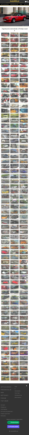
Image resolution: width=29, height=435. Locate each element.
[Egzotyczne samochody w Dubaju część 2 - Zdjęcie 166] (5, 313)
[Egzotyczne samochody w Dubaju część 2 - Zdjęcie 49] (5, 116)
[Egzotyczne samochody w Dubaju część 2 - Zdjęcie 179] (14, 333)
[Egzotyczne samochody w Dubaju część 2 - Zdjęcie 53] (14, 121)
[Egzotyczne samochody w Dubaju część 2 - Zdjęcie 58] (5, 131)
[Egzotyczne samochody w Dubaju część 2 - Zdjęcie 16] (5, 60)
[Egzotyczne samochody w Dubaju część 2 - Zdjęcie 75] (23, 156)
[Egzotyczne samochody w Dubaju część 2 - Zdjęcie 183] (23, 338)
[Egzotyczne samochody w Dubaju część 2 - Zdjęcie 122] (14, 237)
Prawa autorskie (5, 413)
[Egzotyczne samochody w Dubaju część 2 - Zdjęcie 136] (5, 262)
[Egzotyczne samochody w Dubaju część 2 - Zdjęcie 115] (5, 227)
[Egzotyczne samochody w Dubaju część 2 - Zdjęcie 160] (5, 302)
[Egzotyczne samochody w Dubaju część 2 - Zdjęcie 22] (5, 70)
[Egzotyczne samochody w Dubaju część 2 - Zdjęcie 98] (14, 196)
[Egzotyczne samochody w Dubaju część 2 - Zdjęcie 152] (14, 287)
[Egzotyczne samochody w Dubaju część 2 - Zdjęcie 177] (23, 328)
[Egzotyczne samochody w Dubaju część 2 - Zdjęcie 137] (14, 262)
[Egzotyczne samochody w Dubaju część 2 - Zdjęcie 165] (23, 308)
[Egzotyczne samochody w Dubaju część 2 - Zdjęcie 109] (5, 217)
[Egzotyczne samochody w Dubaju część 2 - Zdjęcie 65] (14, 141)
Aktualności (5, 4)
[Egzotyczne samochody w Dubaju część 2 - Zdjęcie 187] (5, 348)
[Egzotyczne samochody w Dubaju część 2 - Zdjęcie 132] (23, 252)
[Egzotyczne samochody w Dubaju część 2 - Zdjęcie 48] (23, 110)
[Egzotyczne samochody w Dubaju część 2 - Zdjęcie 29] (14, 80)
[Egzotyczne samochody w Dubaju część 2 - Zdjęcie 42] (23, 100)
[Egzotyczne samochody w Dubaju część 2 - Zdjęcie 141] (23, 267)
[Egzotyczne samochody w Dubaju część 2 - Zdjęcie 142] (5, 272)
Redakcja (3, 407)
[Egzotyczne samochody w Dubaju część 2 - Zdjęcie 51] (23, 116)
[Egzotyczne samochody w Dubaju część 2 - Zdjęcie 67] (5, 146)
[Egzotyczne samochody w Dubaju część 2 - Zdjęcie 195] (23, 358)
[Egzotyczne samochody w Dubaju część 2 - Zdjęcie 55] (5, 126)
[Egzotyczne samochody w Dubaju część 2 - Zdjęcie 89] (14, 181)
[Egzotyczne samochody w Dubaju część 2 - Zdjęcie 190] (5, 353)
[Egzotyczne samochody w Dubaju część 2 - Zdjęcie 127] (5, 247)
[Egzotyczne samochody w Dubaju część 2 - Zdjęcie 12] (23, 50)
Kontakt (3, 405)
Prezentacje (14, 4)
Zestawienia (18, 395)
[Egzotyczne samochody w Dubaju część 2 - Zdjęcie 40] (5, 100)
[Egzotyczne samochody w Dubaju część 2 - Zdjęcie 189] (23, 348)
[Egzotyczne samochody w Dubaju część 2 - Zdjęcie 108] (23, 212)
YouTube (17, 393)
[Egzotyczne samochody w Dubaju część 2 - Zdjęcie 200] (14, 368)
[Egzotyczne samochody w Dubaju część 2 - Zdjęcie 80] (14, 166)
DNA (2, 392)
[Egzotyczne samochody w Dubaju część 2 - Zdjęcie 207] (23, 378)
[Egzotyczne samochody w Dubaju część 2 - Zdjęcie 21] (23, 65)
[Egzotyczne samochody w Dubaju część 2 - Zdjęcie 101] (14, 201)
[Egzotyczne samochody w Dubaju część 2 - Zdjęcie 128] (14, 247)
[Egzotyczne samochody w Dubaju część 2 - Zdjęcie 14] (14, 55)
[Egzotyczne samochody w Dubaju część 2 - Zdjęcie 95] (14, 191)
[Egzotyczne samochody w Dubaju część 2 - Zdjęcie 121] (5, 237)
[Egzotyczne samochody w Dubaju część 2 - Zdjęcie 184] (5, 343)
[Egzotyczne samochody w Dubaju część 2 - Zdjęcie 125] (14, 242)
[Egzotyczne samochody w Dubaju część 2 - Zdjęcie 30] (23, 80)
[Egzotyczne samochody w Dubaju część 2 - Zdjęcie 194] (14, 358)
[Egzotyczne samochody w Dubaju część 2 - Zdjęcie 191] (14, 353)
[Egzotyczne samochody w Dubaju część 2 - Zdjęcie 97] (5, 196)
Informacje (4, 409)
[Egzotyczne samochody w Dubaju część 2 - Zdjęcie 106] (5, 212)
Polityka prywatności (7, 411)
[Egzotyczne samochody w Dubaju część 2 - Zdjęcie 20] (14, 65)
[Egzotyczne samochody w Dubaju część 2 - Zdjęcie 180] (23, 333)
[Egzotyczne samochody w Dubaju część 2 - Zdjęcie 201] (23, 368)
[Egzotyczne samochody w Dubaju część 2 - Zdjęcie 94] (5, 191)
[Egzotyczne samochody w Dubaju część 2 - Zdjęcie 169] (5, 318)
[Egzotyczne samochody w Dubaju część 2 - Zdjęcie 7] (5, 45)
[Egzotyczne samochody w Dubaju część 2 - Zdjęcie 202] (5, 373)
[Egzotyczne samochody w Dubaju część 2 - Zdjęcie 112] (5, 222)
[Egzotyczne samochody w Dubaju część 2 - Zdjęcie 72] (23, 151)
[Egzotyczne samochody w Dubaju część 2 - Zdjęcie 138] (23, 262)
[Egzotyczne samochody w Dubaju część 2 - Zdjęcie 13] (5, 55)
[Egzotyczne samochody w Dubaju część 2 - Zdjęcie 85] (5, 176)
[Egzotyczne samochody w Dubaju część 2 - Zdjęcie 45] (23, 105)
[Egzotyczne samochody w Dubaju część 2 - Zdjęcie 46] (5, 110)
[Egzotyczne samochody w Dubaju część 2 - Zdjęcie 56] (14, 126)
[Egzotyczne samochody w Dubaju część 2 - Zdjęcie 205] (5, 378)
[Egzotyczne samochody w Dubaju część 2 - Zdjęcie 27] (23, 75)
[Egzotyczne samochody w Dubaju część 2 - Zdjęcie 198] (23, 363)
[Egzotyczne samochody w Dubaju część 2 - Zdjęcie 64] (5, 141)
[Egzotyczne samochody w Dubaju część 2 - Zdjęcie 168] (23, 313)
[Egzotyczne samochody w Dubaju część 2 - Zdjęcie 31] (5, 85)
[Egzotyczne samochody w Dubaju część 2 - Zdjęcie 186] (23, 343)
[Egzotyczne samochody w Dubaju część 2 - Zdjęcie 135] (23, 257)
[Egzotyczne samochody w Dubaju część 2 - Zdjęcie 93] (23, 186)
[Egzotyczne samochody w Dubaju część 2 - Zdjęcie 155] (14, 292)
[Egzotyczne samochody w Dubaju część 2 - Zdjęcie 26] (7, 16)
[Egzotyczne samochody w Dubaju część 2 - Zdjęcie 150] (23, 282)
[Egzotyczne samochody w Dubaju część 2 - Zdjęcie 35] (14, 90)
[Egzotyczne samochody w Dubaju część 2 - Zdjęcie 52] (5, 121)
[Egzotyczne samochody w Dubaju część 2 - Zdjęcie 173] (14, 323)
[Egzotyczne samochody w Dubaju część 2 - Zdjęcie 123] (23, 237)
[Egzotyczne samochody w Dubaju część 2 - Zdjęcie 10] (5, 50)
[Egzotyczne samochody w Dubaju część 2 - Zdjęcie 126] (23, 242)
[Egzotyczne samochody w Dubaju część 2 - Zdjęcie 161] (14, 302)
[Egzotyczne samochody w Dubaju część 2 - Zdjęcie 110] (14, 217)
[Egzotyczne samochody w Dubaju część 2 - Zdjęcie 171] (23, 318)
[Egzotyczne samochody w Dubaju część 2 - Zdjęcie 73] (5, 156)
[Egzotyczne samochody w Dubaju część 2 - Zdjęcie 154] (5, 292)
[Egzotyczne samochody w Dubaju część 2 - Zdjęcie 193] (5, 358)
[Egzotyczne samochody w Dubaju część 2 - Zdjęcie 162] (23, 302)
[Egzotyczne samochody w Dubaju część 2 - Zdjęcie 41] (14, 100)
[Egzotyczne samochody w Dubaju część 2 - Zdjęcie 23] (14, 70)
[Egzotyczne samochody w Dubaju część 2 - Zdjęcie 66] (23, 141)
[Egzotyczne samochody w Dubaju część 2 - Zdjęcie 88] (5, 181)
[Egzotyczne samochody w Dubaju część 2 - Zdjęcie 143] (14, 272)
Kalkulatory (18, 397)
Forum (3, 398)
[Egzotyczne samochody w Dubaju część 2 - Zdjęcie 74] (14, 156)
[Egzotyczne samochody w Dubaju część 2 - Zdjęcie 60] (23, 131)
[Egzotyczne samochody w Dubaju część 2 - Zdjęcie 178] (5, 333)
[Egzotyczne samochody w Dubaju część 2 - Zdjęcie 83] (14, 171)
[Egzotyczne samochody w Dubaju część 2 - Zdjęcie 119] (14, 232)
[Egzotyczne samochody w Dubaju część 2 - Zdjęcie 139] (5, 267)
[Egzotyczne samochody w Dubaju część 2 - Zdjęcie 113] (14, 222)
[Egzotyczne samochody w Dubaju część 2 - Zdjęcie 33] (23, 85)
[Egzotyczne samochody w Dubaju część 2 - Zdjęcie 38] (14, 95)
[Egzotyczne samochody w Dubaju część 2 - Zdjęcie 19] (5, 65)
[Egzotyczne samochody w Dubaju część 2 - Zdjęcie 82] (5, 171)
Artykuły (4, 395)
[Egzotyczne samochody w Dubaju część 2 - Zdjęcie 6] (23, 40)
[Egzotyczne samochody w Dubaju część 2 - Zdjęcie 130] (5, 252)
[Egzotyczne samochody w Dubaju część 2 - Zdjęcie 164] (14, 308)
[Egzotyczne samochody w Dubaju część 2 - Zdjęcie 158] (14, 297)
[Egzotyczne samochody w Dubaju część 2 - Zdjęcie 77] (14, 161)
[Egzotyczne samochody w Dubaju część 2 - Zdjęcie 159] (23, 297)
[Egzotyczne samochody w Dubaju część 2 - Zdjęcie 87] (23, 176)
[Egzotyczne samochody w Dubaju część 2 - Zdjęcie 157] (5, 297)
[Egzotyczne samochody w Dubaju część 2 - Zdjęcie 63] (23, 136)
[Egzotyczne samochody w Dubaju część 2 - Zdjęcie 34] (5, 90)
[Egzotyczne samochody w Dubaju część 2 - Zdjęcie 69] (23, 146)
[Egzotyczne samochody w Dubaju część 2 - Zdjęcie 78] (23, 161)
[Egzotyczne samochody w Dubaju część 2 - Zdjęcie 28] (22, 16)
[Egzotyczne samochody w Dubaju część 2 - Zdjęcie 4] (5, 40)
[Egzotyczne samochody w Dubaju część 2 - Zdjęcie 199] (5, 368)
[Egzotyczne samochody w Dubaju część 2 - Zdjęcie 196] (5, 363)
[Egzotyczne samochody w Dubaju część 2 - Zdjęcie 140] (14, 267)
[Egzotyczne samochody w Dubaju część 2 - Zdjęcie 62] (14, 136)
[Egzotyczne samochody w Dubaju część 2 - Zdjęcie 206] (14, 378)
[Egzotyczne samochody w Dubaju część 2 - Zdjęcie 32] (14, 85)
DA (21, 4)
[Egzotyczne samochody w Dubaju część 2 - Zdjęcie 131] (14, 252)
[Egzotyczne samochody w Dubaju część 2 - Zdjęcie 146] (14, 277)
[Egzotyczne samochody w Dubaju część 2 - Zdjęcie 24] (23, 70)
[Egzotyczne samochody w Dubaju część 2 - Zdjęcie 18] (23, 60)
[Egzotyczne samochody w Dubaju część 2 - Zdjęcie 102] (23, 201)
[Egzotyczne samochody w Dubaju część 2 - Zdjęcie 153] (23, 287)
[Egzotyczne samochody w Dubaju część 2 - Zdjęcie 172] (5, 323)
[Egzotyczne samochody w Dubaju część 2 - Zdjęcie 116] (14, 227)
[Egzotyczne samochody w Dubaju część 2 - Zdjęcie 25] (5, 75)
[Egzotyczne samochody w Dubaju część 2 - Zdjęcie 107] (14, 212)
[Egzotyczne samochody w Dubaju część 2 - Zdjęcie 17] (14, 60)
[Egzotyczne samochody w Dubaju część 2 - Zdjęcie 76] (5, 161)
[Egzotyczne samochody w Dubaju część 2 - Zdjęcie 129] (23, 247)
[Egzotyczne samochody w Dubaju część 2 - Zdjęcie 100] (5, 201)
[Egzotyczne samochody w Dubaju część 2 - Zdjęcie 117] (23, 227)
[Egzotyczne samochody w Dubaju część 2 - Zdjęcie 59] (14, 131)
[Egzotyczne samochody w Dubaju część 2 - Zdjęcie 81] (23, 166)
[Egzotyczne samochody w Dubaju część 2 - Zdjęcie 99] (23, 196)
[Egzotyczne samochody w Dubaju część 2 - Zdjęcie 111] (23, 217)
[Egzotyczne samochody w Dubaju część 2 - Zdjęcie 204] (23, 373)
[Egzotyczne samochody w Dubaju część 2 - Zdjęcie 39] (23, 95)
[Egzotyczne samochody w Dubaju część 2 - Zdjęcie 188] (14, 348)
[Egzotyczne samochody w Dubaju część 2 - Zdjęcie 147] (23, 277)
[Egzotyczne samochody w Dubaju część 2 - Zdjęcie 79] (5, 166)
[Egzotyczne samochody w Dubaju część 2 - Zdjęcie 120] (23, 232)
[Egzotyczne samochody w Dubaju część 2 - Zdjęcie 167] (14, 313)
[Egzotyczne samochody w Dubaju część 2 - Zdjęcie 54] (23, 121)
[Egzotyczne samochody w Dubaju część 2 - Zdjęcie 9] (23, 45)
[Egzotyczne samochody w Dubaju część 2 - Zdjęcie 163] (5, 308)
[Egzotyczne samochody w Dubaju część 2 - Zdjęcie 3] (23, 35)
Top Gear (4, 401)
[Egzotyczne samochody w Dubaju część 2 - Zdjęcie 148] (5, 282)
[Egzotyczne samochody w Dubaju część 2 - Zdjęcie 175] (5, 328)
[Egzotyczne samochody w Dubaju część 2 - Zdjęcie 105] (23, 206)
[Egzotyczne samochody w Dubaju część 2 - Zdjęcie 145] (5, 277)
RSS (16, 386)
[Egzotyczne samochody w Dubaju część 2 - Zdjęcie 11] (14, 50)
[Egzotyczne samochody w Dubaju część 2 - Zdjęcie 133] (5, 257)
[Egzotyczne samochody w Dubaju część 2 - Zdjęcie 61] (5, 136)
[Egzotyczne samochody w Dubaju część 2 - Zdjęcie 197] (14, 363)
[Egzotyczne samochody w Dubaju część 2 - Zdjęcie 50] (14, 116)
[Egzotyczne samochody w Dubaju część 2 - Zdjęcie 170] (14, 318)
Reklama (3, 415)
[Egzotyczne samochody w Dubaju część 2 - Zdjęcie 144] (23, 272)
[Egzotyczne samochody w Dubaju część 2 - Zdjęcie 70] (5, 151)
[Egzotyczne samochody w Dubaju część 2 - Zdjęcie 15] (23, 55)
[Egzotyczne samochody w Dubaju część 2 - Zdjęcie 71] (14, 151)
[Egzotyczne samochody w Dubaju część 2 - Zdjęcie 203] (14, 373)
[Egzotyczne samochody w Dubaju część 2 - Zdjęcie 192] (23, 353)
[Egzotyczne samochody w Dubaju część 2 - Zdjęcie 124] (5, 242)
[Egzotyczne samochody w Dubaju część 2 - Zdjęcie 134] (14, 257)
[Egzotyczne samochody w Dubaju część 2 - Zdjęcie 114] (23, 222)
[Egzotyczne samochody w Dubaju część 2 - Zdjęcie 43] (5, 105)
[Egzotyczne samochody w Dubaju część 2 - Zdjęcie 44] (14, 105)
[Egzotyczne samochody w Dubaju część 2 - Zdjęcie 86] (14, 176)
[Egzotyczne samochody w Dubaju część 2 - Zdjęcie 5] (14, 40)
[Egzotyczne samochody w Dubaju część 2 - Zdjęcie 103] (5, 206)
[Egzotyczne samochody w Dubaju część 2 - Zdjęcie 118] (5, 232)
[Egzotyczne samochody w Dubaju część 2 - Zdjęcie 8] (14, 45)
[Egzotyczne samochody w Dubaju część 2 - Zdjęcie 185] (14, 343)
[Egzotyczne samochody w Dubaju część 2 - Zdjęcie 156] (23, 292)
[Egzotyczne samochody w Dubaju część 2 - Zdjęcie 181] (5, 338)
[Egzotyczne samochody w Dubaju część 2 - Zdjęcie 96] (23, 191)
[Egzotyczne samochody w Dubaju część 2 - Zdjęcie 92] (14, 186)
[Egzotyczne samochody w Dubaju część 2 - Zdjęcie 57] (23, 126)
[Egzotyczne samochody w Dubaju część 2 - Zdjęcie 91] (5, 186)
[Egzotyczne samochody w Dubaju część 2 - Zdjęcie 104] (14, 206)
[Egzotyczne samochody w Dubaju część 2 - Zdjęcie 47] (14, 110)
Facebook (17, 391)
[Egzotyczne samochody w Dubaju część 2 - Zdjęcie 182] (14, 338)
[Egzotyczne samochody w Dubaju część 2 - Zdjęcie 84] (23, 171)
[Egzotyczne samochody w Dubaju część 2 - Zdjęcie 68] (14, 146)
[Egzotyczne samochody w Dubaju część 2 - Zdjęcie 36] (23, 90)
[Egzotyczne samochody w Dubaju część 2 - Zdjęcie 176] (14, 328)
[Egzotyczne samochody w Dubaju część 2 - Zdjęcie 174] (23, 323)
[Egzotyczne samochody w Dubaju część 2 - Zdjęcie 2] (14, 35)
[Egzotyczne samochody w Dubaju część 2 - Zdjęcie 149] (14, 282)
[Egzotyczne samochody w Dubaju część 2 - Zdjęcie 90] (23, 181)
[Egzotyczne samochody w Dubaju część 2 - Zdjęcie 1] (5, 35)
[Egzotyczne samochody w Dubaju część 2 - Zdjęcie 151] (5, 287)
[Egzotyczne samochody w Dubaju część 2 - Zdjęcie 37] (5, 95)
